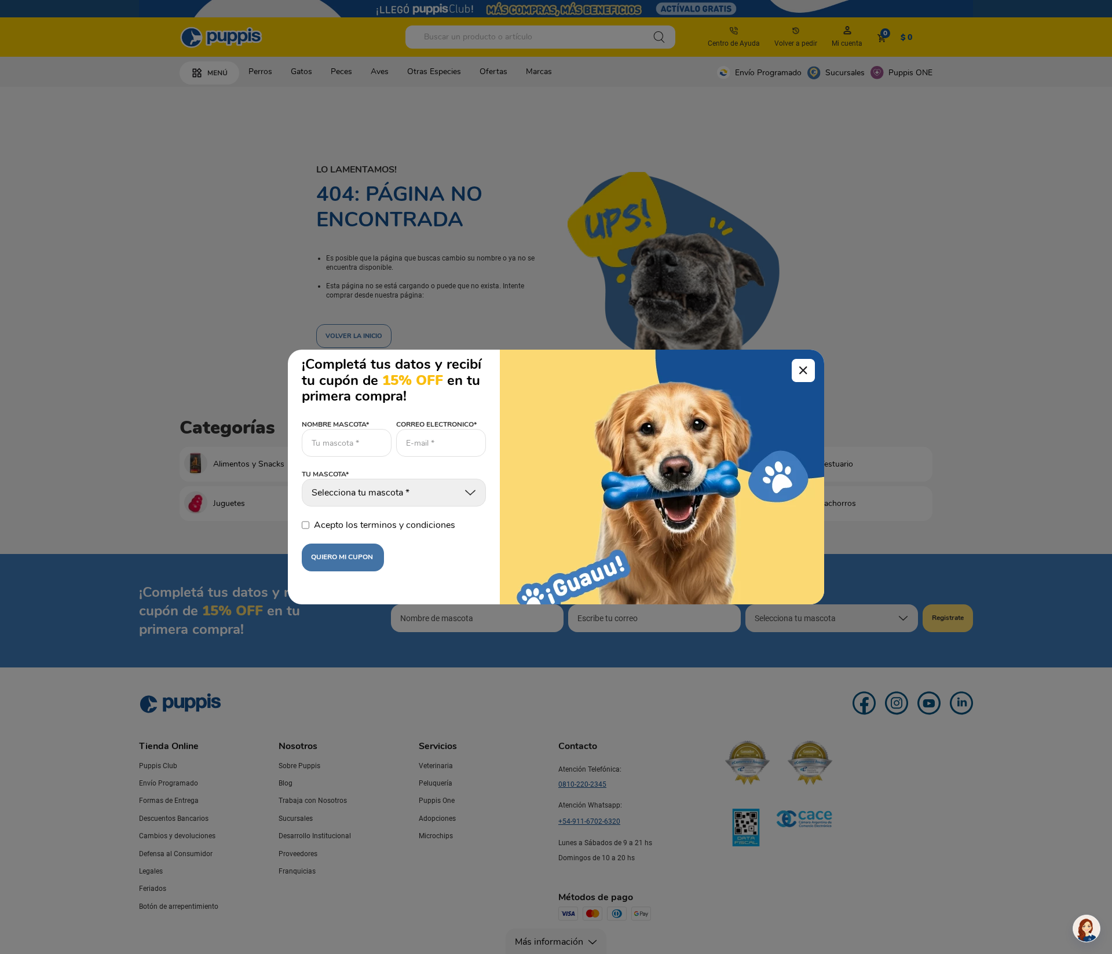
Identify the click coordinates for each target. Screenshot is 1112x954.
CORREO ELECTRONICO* (436, 424)
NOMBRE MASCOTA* (335, 424)
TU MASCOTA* (325, 475)
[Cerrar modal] (803, 370)
